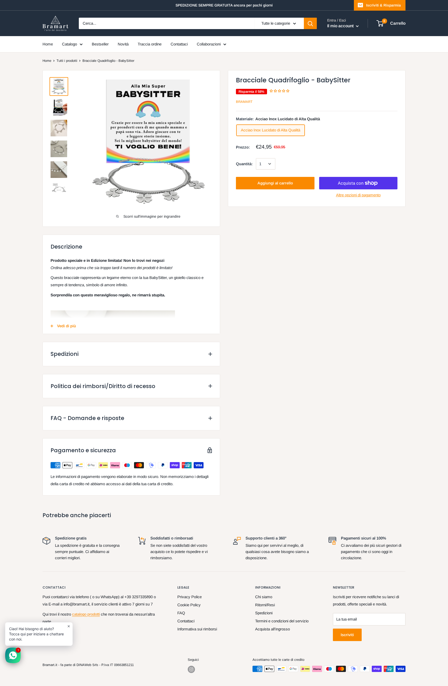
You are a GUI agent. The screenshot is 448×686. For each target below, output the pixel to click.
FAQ (181, 613)
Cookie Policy (189, 605)
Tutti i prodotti (67, 61)
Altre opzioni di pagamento (358, 195)
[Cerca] (310, 23)
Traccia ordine (150, 44)
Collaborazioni (209, 44)
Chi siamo (263, 597)
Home (48, 44)
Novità (123, 44)
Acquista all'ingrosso (272, 629)
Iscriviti (347, 634)
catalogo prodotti (86, 614)
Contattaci (179, 44)
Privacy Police (189, 597)
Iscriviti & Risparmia (383, 5)
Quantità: (244, 164)
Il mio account (341, 26)
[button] (280, 90)
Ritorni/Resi (265, 605)
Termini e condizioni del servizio (282, 621)
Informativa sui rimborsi (197, 629)
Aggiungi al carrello (275, 183)
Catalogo (69, 44)
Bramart (244, 101)
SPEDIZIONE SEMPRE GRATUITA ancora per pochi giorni (224, 5)
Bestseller (100, 44)
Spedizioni (263, 613)
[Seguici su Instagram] (191, 669)
